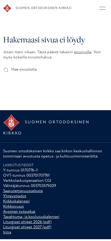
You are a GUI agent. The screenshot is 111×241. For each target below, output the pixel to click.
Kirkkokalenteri (16, 201)
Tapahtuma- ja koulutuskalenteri (31, 217)
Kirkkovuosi (13, 207)
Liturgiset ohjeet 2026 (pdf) (27, 222)
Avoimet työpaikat (19, 212)
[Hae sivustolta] (6, 69)
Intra (7, 232)
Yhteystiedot (14, 196)
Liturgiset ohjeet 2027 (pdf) (27, 227)
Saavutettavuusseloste (23, 191)
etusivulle (82, 52)
